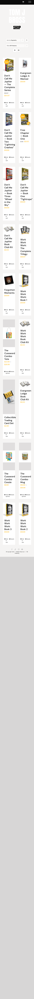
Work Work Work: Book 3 (8, 525)
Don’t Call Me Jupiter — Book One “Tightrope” (26, 192)
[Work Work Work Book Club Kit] (25, 323)
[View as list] (18, 50)
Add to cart (7, 104)
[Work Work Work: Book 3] (9, 510)
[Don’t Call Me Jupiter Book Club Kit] (9, 228)
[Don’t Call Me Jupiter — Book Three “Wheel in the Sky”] (9, 174)
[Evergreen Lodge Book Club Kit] (25, 383)
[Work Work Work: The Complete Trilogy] (25, 230)
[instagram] (18, 549)
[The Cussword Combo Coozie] (9, 456)
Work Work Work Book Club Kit (24, 336)
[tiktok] (15, 549)
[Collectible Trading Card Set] (9, 396)
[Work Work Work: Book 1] (25, 280)
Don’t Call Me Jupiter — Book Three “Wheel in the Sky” (8, 194)
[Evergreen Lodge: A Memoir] (25, 64)
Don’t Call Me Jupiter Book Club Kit (8, 241)
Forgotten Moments (9, 291)
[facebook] (12, 549)
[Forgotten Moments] (9, 280)
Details (12, 102)
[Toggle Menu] (29, 2)
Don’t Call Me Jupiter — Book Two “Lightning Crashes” (9, 139)
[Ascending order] (27, 40)
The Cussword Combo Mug (25, 478)
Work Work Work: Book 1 (23, 295)
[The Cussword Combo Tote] (9, 333)
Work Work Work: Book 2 (24, 525)
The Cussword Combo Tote (9, 355)
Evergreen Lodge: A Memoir (25, 76)
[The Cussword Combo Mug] (25, 456)
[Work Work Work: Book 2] (25, 510)
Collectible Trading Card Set (10, 420)
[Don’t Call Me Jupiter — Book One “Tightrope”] (25, 174)
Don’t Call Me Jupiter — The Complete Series (9, 83)
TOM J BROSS (17, 16)
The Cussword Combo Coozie (9, 478)
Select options (7, 372)
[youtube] (22, 549)
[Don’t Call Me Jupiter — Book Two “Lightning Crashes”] (9, 119)
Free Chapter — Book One (24, 134)
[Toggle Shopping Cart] (23, 2)
